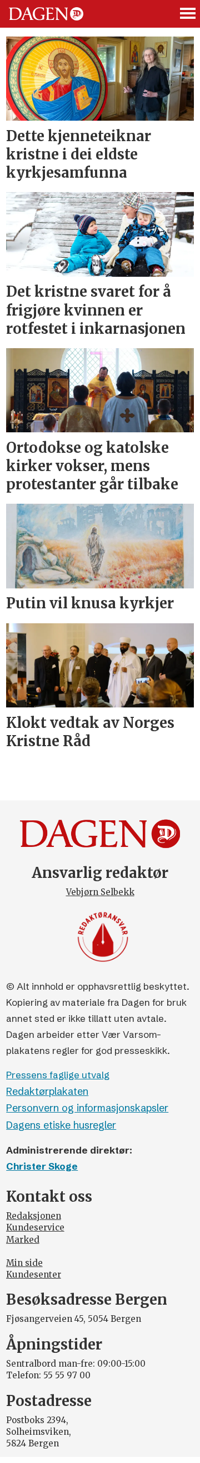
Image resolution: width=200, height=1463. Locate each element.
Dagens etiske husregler (61, 1125)
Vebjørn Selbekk (100, 892)
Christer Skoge (42, 1166)
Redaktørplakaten (47, 1091)
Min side (24, 1263)
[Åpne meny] (188, 14)
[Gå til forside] (46, 13)
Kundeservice (35, 1227)
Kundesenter (33, 1274)
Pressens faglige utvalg (57, 1075)
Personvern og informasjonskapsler (87, 1108)
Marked (22, 1239)
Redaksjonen (33, 1216)
